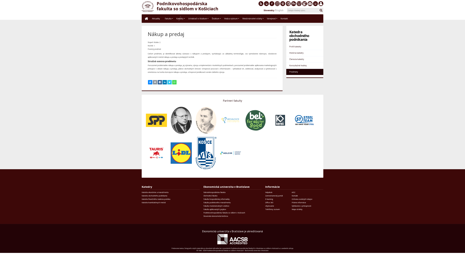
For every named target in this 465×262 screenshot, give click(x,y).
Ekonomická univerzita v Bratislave (226, 187)
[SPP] (156, 120)
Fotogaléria (310, 3)
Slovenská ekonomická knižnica (282, 3)
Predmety (293, 72)
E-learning (293, 3)
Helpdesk (315, 3)
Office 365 (288, 3)
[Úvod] (146, 18)
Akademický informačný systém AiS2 (299, 3)
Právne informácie (299, 202)
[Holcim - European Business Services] (230, 153)
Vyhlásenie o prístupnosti (301, 206)
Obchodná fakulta (210, 196)
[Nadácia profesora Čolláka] (206, 120)
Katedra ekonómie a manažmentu (155, 192)
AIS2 (293, 192)
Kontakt (295, 196)
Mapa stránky (297, 209)
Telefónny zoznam (304, 3)
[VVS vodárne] (206, 153)
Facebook (271, 3)
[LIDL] (181, 153)
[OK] (320, 10)
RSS (261, 3)
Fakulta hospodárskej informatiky (216, 199)
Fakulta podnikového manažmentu (217, 202)
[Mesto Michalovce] (230, 120)
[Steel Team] (304, 120)
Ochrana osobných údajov (302, 199)
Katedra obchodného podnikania (154, 196)
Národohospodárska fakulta (214, 192)
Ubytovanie (269, 206)
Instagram (277, 3)
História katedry (296, 53)
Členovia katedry (296, 59)
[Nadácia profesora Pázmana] (181, 120)
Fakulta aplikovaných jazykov (214, 209)
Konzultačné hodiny (298, 65)
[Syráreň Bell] (255, 120)
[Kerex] (280, 120)
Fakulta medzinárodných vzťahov (216, 206)
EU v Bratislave (266, 3)
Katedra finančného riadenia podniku (156, 199)
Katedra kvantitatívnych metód (154, 202)
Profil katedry (295, 46)
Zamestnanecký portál (320, 3)
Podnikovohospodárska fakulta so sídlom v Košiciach (224, 213)
